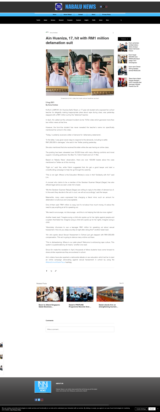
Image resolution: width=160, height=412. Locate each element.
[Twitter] (39, 399)
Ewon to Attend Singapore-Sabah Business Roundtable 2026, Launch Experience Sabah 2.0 (49, 306)
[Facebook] (101, 7)
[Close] (158, 409)
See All (121, 283)
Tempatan (69, 20)
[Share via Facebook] (47, 271)
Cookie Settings (141, 409)
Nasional (78, 20)
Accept (152, 409)
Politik (93, 20)
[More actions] (113, 33)
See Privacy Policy (15, 410)
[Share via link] (56, 271)
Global (45, 20)
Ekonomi (61, 20)
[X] (104, 7)
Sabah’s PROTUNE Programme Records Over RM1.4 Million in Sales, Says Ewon (80, 306)
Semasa (53, 20)
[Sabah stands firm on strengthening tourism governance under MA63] (110, 294)
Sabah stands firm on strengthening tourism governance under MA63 (108, 306)
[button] (121, 20)
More (107, 20)
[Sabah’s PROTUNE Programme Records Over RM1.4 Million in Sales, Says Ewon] (80, 294)
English (86, 20)
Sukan (100, 20)
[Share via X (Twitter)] (51, 271)
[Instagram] (106, 7)
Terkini (38, 20)
